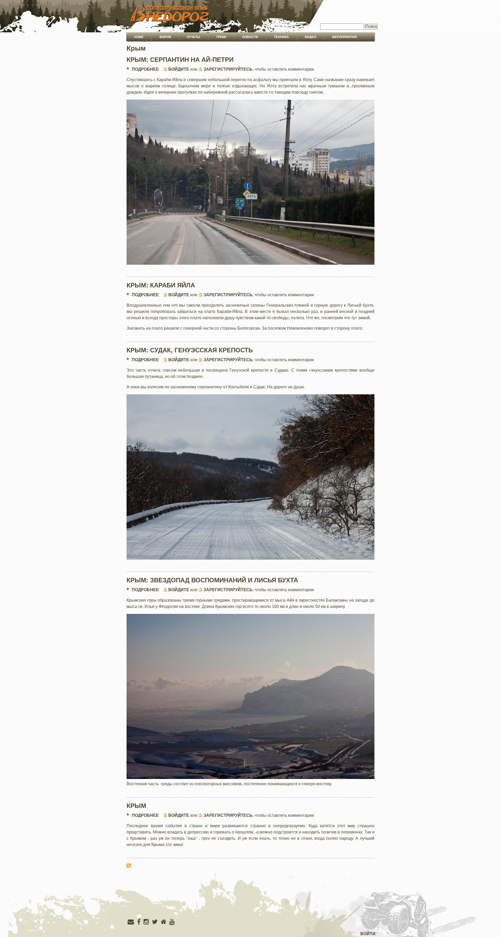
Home (139, 37)
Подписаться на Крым (129, 865)
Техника (281, 37)
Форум (165, 37)
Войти (367, 934)
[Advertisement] (250, 904)
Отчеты (193, 37)
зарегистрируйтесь (228, 69)
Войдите (178, 69)
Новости (250, 37)
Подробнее (145, 69)
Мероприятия (344, 37)
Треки (221, 37)
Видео (310, 37)
